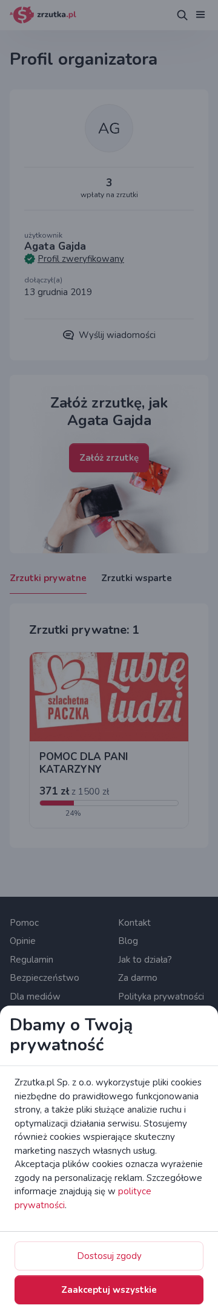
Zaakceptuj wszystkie (109, 1290)
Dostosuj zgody (109, 1256)
